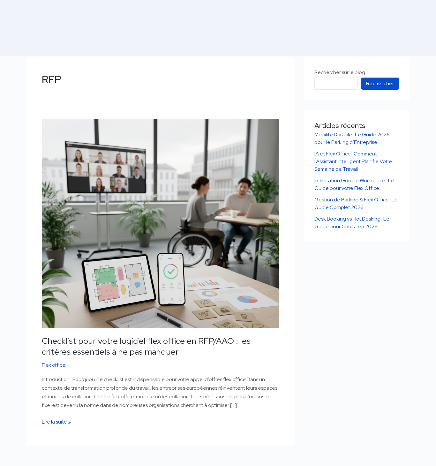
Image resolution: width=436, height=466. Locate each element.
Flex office (53, 365)
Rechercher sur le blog (339, 72)
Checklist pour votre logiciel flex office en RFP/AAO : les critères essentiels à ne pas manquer (146, 346)
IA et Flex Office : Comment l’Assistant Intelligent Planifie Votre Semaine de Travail (353, 161)
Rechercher (380, 83)
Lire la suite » (56, 421)
